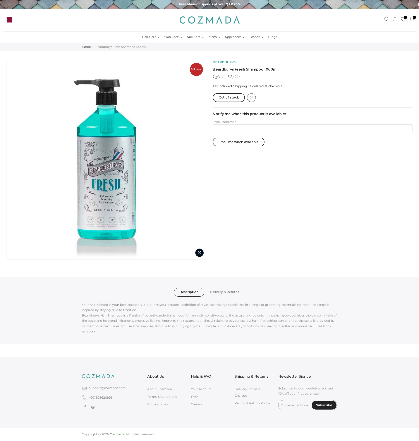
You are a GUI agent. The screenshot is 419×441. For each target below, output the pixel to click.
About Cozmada (159, 389)
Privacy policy (158, 404)
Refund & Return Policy (252, 403)
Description (189, 292)
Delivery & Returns (224, 292)
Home (86, 46)
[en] (17, 20)
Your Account (201, 389)
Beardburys (224, 62)
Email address (224, 122)
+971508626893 (101, 397)
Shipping (240, 86)
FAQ (194, 397)
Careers (197, 404)
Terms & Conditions (162, 397)
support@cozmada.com (107, 388)
